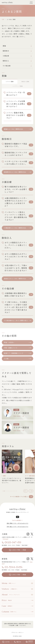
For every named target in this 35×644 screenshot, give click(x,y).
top (3, 19)
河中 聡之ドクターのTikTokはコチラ (17, 526)
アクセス (5, 539)
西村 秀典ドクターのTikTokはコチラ (17, 523)
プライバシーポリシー (17, 632)
